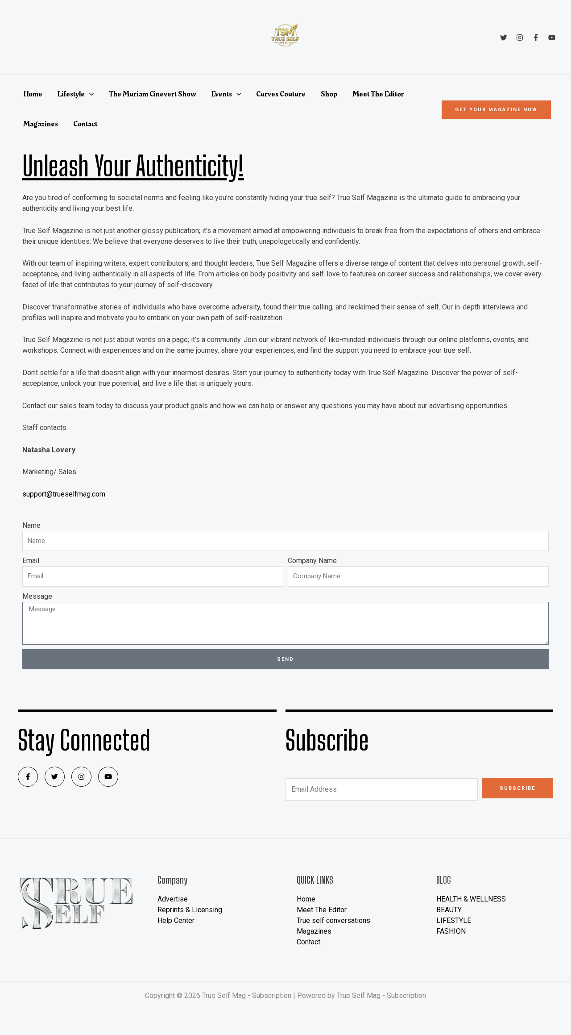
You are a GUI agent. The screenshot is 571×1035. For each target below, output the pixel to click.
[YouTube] (551, 37)
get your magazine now (496, 110)
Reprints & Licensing (189, 910)
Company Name (312, 560)
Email (30, 560)
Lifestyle (71, 94)
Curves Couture (281, 94)
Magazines (40, 124)
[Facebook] (535, 37)
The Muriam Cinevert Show (152, 94)
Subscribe (517, 788)
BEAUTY (449, 910)
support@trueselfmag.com (63, 494)
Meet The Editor (378, 94)
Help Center (175, 920)
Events (221, 94)
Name (31, 525)
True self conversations (333, 920)
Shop (329, 94)
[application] (89, 94)
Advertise (172, 899)
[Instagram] (519, 37)
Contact (85, 124)
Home (32, 94)
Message (37, 596)
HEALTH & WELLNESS (471, 899)
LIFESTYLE (453, 920)
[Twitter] (503, 37)
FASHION (451, 931)
